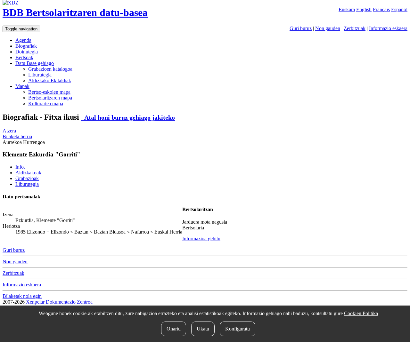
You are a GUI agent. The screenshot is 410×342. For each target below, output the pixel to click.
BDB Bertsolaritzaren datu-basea (75, 12)
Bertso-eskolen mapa (49, 92)
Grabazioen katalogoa (50, 69)
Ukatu (203, 328)
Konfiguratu (237, 328)
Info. (20, 167)
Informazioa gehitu (201, 238)
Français (381, 9)
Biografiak (26, 46)
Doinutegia (26, 51)
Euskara (347, 9)
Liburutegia (40, 74)
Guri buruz (301, 28)
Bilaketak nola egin (22, 296)
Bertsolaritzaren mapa (50, 97)
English (364, 9)
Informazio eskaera (388, 28)
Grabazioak (27, 178)
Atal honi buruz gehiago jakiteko (128, 117)
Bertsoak (24, 57)
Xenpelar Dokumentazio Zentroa (59, 302)
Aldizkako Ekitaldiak (49, 80)
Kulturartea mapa (45, 103)
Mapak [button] (22, 86)
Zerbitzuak (354, 28)
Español (399, 9)
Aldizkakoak (28, 172)
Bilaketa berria (17, 136)
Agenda (23, 40)
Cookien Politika (361, 313)
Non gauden (327, 28)
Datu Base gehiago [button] (34, 63)
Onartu (174, 328)
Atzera (9, 130)
